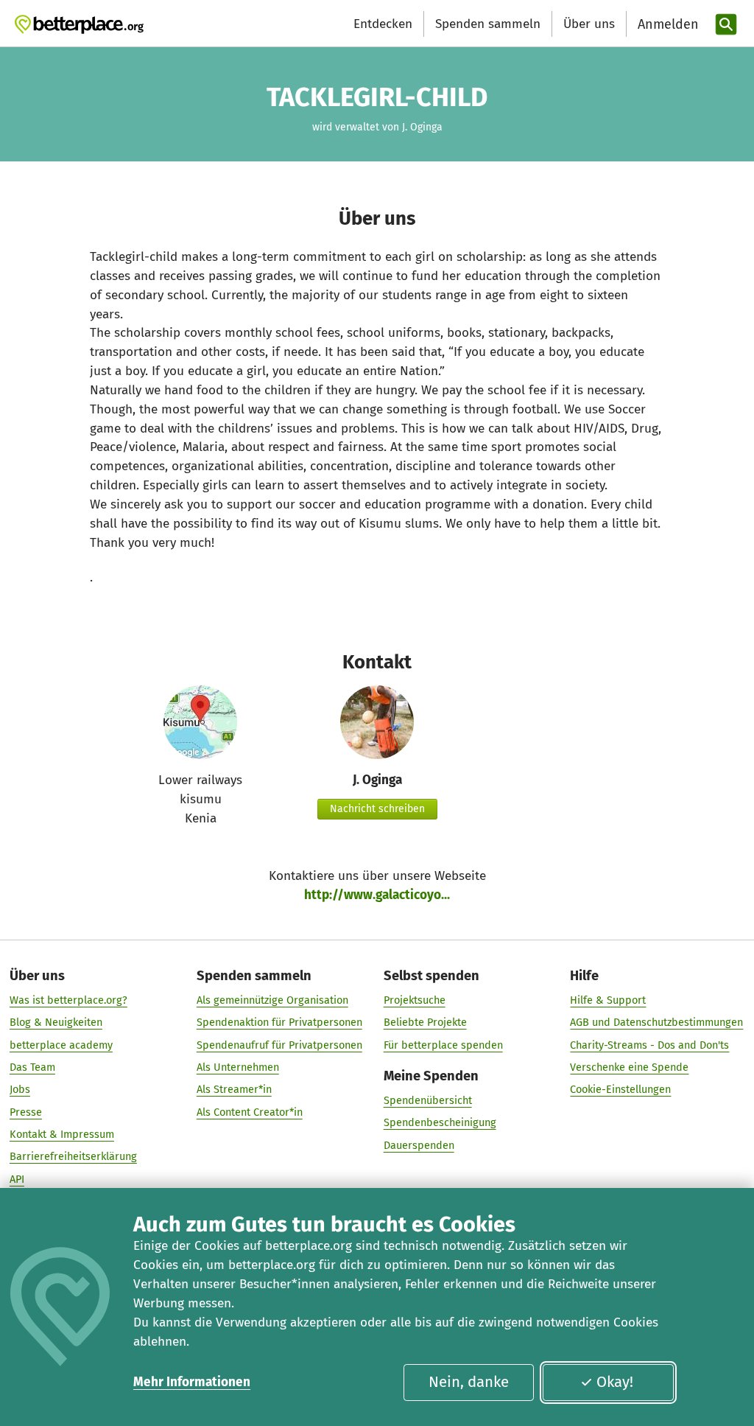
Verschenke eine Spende (629, 1067)
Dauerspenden (419, 1145)
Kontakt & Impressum (62, 1134)
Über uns (589, 24)
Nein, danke (469, 1382)
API (17, 1179)
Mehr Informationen (191, 1382)
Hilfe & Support (608, 1000)
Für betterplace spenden (443, 1045)
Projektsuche (414, 1000)
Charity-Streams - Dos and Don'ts (649, 1045)
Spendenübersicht (428, 1100)
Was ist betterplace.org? (68, 1000)
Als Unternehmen (238, 1067)
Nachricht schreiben (377, 809)
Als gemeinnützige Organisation (272, 1000)
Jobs (20, 1089)
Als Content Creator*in (250, 1112)
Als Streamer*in (234, 1089)
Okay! (614, 1382)
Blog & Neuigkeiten (56, 1022)
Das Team (32, 1067)
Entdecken (382, 24)
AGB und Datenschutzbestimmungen (656, 1022)
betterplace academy (61, 1045)
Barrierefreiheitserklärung (73, 1156)
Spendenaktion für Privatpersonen (279, 1022)
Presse (26, 1112)
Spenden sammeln (487, 24)
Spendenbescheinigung (440, 1122)
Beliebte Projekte (425, 1022)
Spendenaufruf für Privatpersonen (279, 1045)
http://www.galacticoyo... (377, 895)
